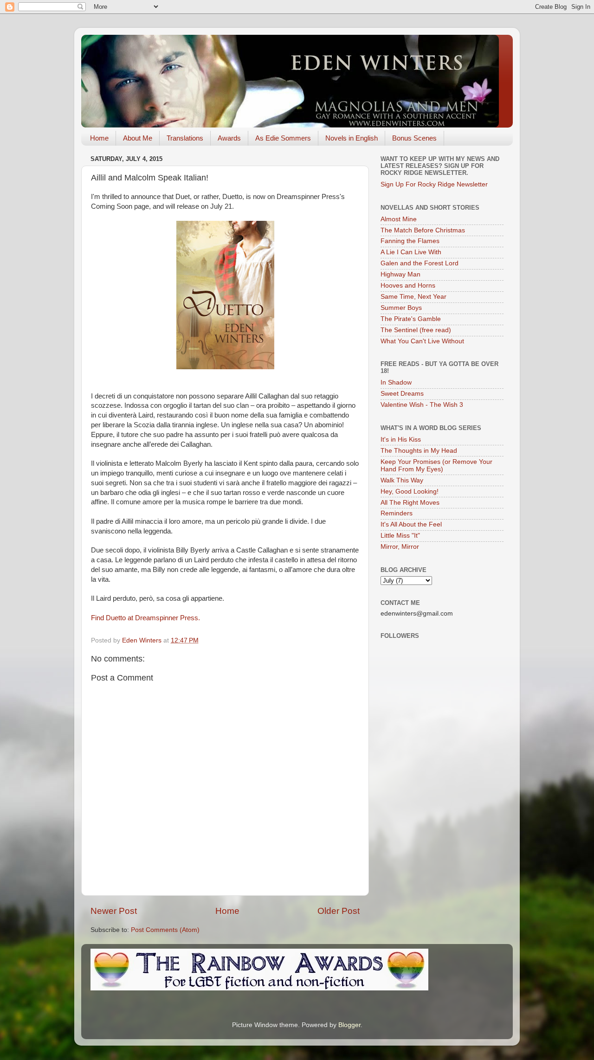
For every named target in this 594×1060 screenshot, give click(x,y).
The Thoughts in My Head (419, 450)
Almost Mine (399, 219)
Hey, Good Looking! (410, 491)
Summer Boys (401, 307)
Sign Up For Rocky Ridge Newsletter (434, 184)
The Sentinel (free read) (416, 330)
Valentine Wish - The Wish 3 (422, 404)
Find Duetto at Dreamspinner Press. (146, 618)
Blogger (349, 1024)
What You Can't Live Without (422, 341)
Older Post (338, 911)
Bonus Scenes (414, 138)
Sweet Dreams (402, 393)
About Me (137, 138)
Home (99, 138)
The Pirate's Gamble (411, 318)
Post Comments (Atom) (165, 929)
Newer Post (113, 911)
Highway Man (400, 274)
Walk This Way (402, 480)
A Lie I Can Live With (411, 252)
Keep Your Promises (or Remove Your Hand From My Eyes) (436, 465)
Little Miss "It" (400, 535)
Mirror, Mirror (400, 546)
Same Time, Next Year (413, 296)
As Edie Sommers (283, 138)
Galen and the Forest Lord (419, 263)
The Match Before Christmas (423, 230)
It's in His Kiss (401, 439)
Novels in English (351, 138)
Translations (185, 138)
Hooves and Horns (408, 285)
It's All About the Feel (411, 524)
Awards (229, 138)
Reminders (397, 513)
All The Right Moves (410, 502)
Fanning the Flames (410, 241)
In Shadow (396, 382)
